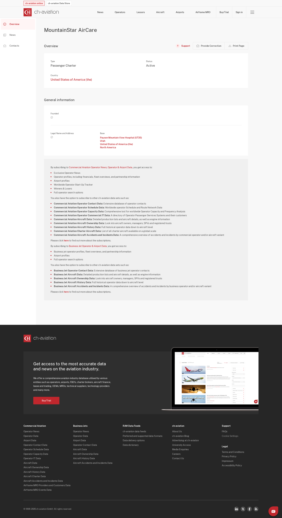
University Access (181, 445)
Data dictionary (131, 445)
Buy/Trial (224, 12)
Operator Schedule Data (36, 449)
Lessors (141, 12)
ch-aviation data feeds (134, 431)
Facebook (249, 509)
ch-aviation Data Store (59, 3)
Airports (180, 12)
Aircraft (160, 12)
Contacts (14, 45)
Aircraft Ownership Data (36, 467)
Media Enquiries (180, 449)
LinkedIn (236, 509)
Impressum (227, 461)
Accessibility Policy (232, 465)
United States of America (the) (71, 79)
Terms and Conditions (233, 452)
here (66, 240)
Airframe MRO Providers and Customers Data (47, 485)
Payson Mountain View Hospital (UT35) (121, 137)
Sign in (239, 12)
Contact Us (178, 458)
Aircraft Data (30, 463)
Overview (14, 24)
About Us (177, 431)
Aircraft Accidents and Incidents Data (43, 481)
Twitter (243, 509)
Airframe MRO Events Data (38, 490)
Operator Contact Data (35, 445)
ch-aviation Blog (180, 436)
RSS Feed (256, 509)
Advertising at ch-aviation (185, 440)
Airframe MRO (203, 12)
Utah (102, 141)
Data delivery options (134, 440)
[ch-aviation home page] (41, 12)
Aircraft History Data (34, 472)
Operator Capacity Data (36, 454)
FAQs (224, 431)
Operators (120, 12)
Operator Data (31, 436)
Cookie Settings (230, 436)
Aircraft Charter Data (35, 476)
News (100, 12)
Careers (176, 454)
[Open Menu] (252, 12)
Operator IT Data (32, 458)
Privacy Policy (229, 456)
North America (108, 147)
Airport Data (30, 440)
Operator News (31, 431)
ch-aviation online (34, 3)
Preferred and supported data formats (142, 436)
